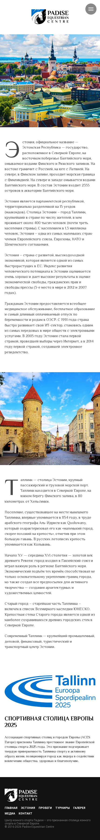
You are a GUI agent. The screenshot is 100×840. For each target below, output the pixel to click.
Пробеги (45, 808)
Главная (11, 808)
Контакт (25, 813)
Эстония (28, 808)
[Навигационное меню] (90, 9)
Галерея (79, 808)
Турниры (62, 808)
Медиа (10, 813)
